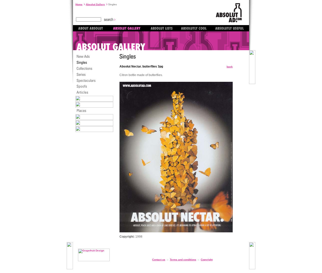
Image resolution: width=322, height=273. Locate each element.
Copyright (207, 259)
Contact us (158, 259)
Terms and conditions (183, 259)
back (230, 66)
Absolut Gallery (95, 4)
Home (79, 4)
